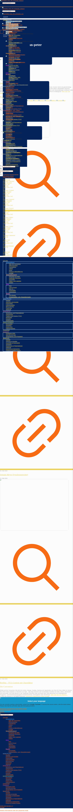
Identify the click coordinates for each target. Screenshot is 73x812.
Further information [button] (5, 710)
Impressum (29, 696)
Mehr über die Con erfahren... (59, 695)
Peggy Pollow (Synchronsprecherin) (14, 289)
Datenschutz (36, 696)
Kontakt (47, 696)
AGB (42, 696)
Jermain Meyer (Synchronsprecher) (14, 475)
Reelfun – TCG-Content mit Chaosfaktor (16, 683)
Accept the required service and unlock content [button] (13, 708)
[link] (14, 714)
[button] (14, 810)
